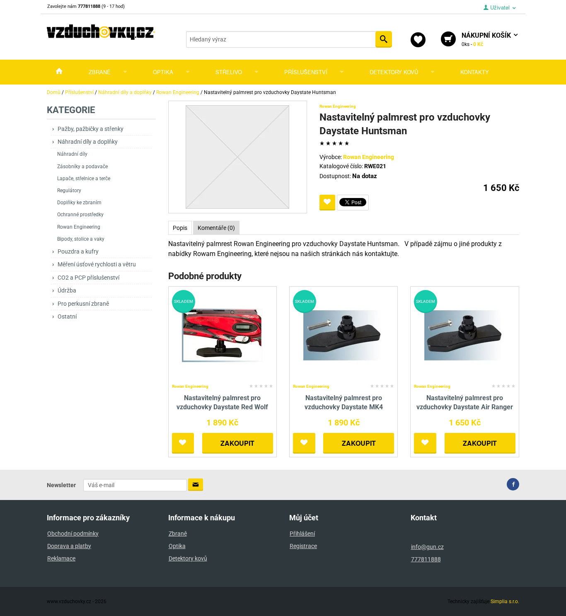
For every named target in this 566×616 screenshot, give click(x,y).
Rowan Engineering (78, 227)
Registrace (303, 546)
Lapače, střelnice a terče (83, 178)
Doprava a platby (69, 546)
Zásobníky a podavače (82, 166)
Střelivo (228, 72)
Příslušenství (305, 72)
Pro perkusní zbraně (83, 303)
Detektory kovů (394, 72)
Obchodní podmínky (73, 533)
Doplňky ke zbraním (79, 202)
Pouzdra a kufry (78, 251)
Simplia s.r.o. (505, 601)
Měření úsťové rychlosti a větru (97, 264)
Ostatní (67, 316)
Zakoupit (237, 443)
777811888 (426, 559)
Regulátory (69, 190)
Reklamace (61, 558)
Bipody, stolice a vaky (80, 239)
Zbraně (100, 72)
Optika (163, 72)
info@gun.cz (427, 547)
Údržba (67, 290)
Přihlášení (302, 533)
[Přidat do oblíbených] (327, 202)
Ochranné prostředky (80, 214)
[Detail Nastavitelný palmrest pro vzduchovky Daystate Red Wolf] (222, 335)
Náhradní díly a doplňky (88, 141)
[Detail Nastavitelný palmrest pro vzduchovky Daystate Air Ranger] (464, 335)
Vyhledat (383, 39)
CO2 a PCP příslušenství (88, 277)
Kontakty (474, 72)
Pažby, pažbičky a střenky (90, 129)
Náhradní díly (72, 154)
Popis (180, 228)
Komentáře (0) (216, 228)
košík (487, 39)
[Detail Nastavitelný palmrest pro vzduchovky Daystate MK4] (343, 335)
